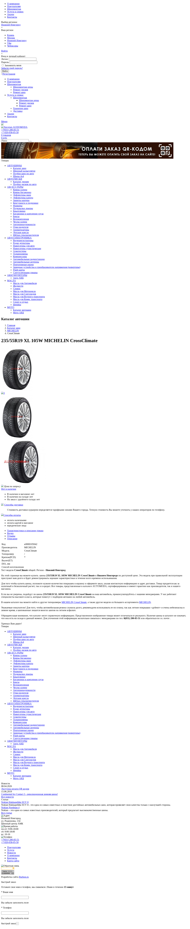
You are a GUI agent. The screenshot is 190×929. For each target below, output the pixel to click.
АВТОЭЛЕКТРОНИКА (19, 238)
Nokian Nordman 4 (10, 807)
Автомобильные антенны (26, 262)
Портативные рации (23, 264)
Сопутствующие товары (25, 272)
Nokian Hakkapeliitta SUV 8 (14, 802)
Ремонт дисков (20, 89)
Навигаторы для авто (24, 246)
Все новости (7, 797)
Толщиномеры (20, 254)
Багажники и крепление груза (28, 213)
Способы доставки (13, 504)
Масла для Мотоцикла (24, 291)
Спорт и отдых (20, 302)
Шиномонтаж (14, 9)
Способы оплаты (12, 515)
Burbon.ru (24, 877)
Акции (10, 14)
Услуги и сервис (15, 11)
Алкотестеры (19, 251)
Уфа (9, 43)
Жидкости (18, 286)
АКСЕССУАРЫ (15, 187)
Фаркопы (17, 205)
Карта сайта (13, 860)
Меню (4, 121)
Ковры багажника (22, 192)
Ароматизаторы (21, 229)
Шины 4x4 (18, 176)
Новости (11, 852)
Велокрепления (21, 219)
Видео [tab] (10, 533)
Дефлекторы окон (22, 195)
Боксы (16, 216)
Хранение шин (20, 108)
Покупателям (14, 6)
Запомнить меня (13, 65)
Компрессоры (20, 256)
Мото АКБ (18, 312)
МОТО (10, 307)
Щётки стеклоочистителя (26, 235)
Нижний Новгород (10, 24)
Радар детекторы (21, 243)
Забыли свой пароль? (12, 68)
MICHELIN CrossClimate (74, 602)
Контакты (12, 17)
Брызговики (19, 211)
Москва (11, 38)
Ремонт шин (19, 92)
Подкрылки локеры (23, 208)
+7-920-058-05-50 (10, 132)
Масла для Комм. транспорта (27, 299)
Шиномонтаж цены (23, 87)
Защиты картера (21, 200)
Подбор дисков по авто (25, 184)
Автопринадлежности (24, 224)
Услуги (10, 850)
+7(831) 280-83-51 (10, 130)
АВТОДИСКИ (14, 179)
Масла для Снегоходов (24, 294)
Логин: (4, 59)
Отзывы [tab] (11, 536)
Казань (10, 35)
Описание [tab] (12, 538)
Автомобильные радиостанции (29, 259)
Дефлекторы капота (23, 197)
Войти (4, 51)
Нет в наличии (8, 489)
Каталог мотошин (22, 310)
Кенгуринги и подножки (25, 203)
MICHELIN (145, 602)
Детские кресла (21, 232)
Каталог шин (19, 168)
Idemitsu (17, 304)
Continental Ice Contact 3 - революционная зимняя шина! (29, 794)
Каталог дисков (21, 181)
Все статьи (6, 813)
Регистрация (8, 74)
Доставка (17, 111)
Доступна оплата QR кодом (15, 789)
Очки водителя (20, 227)
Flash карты (19, 270)
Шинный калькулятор (24, 171)
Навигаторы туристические (27, 248)
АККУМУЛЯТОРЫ (17, 275)
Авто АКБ (18, 278)
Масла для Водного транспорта (29, 296)
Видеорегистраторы (23, 240)
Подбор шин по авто (23, 173)
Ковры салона (20, 189)
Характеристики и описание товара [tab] (25, 530)
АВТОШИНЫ (14, 165)
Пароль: (5, 62)
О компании (13, 3)
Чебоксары (12, 46)
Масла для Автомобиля (25, 283)
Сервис (16, 288)
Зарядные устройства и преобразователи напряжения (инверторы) (46, 267)
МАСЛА (11, 280)
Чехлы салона (20, 221)
